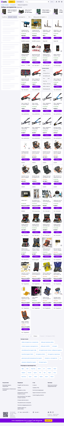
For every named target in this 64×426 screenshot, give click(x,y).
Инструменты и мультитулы (54, 354)
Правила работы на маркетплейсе (22, 408)
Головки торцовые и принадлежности (30, 346)
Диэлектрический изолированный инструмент (32, 358)
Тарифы (19, 387)
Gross (55, 372)
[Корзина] (62, 2)
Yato (44, 372)
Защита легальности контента (39, 392)
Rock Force (24, 376)
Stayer (55, 368)
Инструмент (13, 4)
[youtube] (48, 412)
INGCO (52, 376)
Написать (26, 208)
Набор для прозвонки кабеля (47, 342)
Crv (60, 358)
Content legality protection (38, 395)
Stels (27, 368)
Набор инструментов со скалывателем (30, 342)
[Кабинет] (56, 2)
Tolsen (30, 376)
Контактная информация (38, 390)
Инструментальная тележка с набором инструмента (50, 350)
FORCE (35, 376)
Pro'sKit (29, 372)
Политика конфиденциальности (24, 405)
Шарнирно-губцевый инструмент (29, 362)
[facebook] (50, 412)
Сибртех (23, 372)
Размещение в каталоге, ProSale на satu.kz (23, 393)
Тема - (23, 412)
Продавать (20, 390)
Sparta (35, 372)
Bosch (46, 376)
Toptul (49, 372)
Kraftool (49, 368)
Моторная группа (43, 362)
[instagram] (53, 412)
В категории (19, 1)
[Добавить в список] (29, 27)
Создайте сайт (21, 385)
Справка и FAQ (36, 387)
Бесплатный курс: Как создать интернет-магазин (24, 397)
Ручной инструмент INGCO (27, 354)
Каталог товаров (4, 4)
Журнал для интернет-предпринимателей (52, 386)
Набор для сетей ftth (45, 346)
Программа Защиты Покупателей (6, 386)
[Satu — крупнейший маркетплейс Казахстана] (4, 1)
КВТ (40, 372)
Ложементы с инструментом (51, 358)
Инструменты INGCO (40, 354)
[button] (25, 38)
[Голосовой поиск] (48, 2)
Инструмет (54, 346)
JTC (44, 368)
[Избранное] (59, 2)
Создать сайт (48, 420)
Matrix (39, 368)
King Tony (33, 368)
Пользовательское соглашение (24, 402)
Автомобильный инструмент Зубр (29, 350)
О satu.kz (34, 385)
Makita (41, 376)
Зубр (23, 368)
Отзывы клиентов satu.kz (23, 400)
